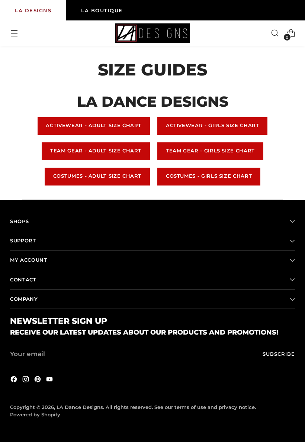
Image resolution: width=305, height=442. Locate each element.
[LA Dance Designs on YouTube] (50, 380)
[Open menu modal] (14, 33)
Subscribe (279, 354)
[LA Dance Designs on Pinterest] (38, 380)
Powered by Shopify (35, 414)
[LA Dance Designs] (152, 33)
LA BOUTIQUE (102, 10)
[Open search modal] (275, 33)
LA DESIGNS (33, 10)
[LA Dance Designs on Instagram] (26, 380)
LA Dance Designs (80, 407)
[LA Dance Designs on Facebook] (14, 380)
